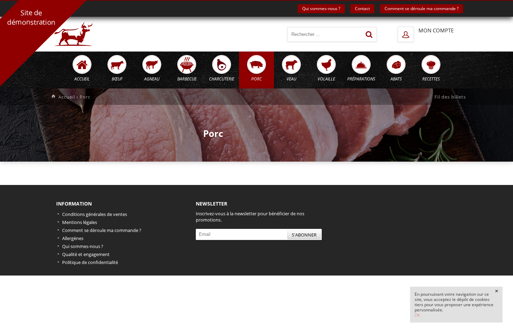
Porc (256, 79)
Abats (396, 79)
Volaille (326, 79)
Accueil (82, 79)
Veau (291, 79)
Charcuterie (221, 79)
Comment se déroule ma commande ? (422, 8)
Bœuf (117, 79)
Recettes (431, 79)
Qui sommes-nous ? (321, 8)
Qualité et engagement (86, 254)
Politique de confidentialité (90, 262)
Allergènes (72, 238)
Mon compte (436, 30)
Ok (417, 315)
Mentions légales (79, 222)
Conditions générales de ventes (94, 214)
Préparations (361, 79)
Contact (362, 8)
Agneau (151, 79)
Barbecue (186, 79)
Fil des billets (450, 97)
